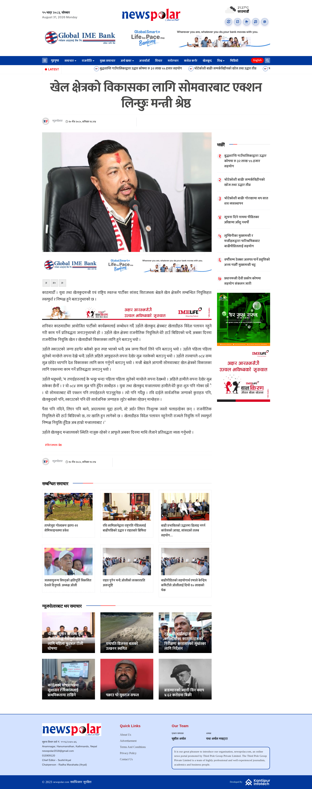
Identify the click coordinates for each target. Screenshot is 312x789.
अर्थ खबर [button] (126, 60)
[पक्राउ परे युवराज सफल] (126, 679)
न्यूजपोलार (57, 121)
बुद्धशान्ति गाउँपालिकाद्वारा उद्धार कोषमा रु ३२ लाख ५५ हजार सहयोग (101, 68)
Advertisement (128, 740)
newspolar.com (61, 782)
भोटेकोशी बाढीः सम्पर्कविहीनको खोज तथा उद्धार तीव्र (185, 68)
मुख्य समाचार (107, 60)
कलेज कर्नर (190, 60)
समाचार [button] (69, 60)
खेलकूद (207, 60)
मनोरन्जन (173, 60)
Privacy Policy (128, 753)
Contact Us (126, 759)
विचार (158, 60)
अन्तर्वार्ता (144, 60)
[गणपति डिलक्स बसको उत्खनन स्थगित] (126, 632)
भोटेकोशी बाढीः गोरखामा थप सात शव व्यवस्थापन (258, 68)
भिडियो (234, 60)
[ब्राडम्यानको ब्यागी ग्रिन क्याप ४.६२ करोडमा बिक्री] (185, 679)
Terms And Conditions (133, 746)
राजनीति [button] (87, 60)
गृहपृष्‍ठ (55, 60)
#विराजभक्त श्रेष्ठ (53, 445)
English (257, 60)
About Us (125, 734)
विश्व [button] (219, 60)
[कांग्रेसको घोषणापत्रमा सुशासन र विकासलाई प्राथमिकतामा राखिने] (68, 679)
